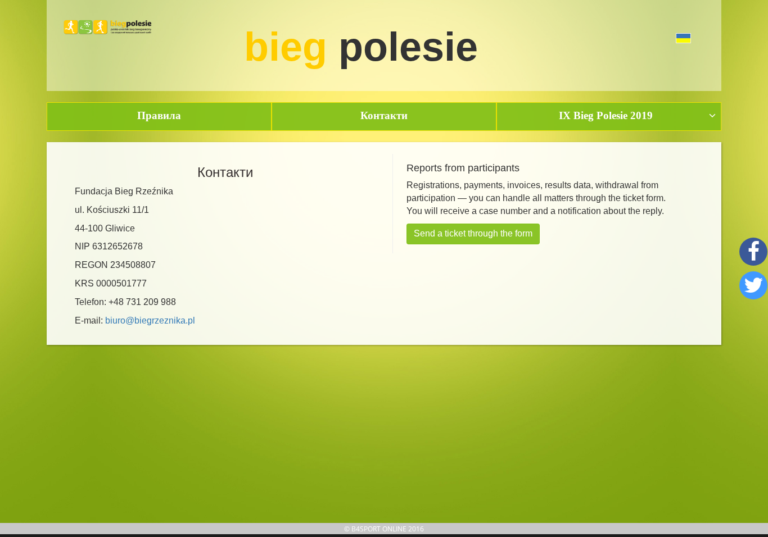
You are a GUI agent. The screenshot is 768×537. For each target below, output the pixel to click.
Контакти (384, 115)
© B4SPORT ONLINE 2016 (384, 529)
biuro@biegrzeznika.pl (150, 320)
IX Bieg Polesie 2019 (606, 115)
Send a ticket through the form (473, 233)
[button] (658, 36)
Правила (159, 115)
